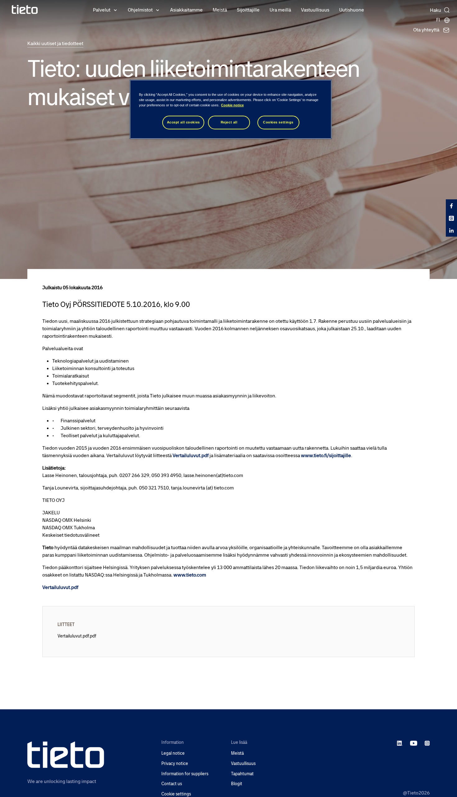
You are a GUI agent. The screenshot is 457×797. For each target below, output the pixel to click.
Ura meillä (280, 10)
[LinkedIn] (400, 743)
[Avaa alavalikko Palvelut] (115, 9)
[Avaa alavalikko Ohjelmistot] (157, 9)
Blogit (236, 783)
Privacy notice (174, 763)
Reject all (229, 122)
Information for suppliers (184, 773)
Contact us (171, 783)
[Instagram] (427, 743)
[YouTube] (413, 743)
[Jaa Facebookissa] (451, 205)
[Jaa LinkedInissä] (451, 230)
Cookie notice (232, 105)
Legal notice (173, 753)
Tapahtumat (242, 773)
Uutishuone (351, 10)
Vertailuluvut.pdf (191, 455)
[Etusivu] (24, 9)
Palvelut (101, 10)
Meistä (220, 10)
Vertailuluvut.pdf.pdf (77, 636)
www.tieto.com (189, 575)
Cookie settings (176, 794)
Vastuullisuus (315, 10)
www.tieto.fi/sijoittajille (326, 455)
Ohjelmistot (140, 10)
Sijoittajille (248, 10)
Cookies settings (278, 122)
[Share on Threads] (451, 218)
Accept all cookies (183, 122)
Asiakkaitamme (186, 10)
